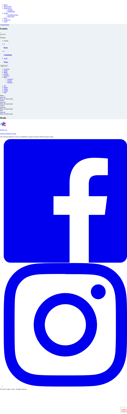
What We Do (7, 8)
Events (6, 13)
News (5, 18)
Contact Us (7, 20)
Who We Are (7, 6)
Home (5, 5)
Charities (10, 10)
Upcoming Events (12, 15)
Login (5, 21)
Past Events (10, 16)
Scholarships (11, 11)
